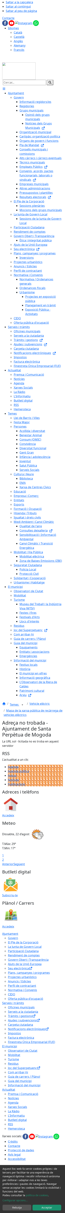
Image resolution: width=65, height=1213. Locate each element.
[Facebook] (5, 23)
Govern (13, 938)
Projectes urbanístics (22, 977)
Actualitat (8, 1090)
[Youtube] (12, 23)
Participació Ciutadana (23, 951)
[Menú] (4, 89)
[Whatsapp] (36, 23)
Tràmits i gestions (20, 1016)
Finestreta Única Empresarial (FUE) (31, 1042)
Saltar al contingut (18, 6)
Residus (13, 1064)
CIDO (11, 994)
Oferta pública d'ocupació (25, 999)
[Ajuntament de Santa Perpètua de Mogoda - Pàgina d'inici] (19, 71)
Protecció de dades (21, 1150)
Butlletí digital (17, 1120)
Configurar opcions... (15, 1200)
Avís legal (14, 1155)
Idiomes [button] (13, 28)
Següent (19, 864)
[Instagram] (24, 23)
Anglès (18, 41)
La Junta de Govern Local (25, 947)
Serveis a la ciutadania (23, 1012)
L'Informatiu (16, 1116)
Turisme (13, 1059)
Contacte (8, 18)
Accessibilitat (17, 1159)
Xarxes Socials (17, 1107)
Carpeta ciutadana (20, 1025)
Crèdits (13, 1142)
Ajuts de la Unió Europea (25, 964)
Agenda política (18, 771)
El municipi (9, 1046)
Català (18, 32)
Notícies (13, 780)
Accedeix (8, 815)
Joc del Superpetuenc (22, 1068)
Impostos (14, 1033)
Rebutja (17, 1207)
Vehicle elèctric (39, 704)
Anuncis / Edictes (19, 981)
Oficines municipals (21, 1007)
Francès (19, 50)
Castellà (19, 37)
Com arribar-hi (18, 1072)
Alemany (19, 45)
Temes (14, 705)
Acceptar (47, 1207)
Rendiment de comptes (24, 955)
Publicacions (16, 784)
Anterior (8, 864)
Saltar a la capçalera (19, 2)
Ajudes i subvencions (22, 1020)
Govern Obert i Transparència (28, 960)
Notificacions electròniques (26, 1029)
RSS (10, 1124)
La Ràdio (14, 1111)
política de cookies (37, 1195)
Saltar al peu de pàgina (21, 11)
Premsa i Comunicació (23, 1094)
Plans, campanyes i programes (29, 973)
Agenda (13, 767)
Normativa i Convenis (22, 990)
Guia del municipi (20, 1081)
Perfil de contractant (22, 986)
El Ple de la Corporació (23, 942)
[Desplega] (22, 704)
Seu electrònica (18, 968)
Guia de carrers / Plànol (24, 1077)
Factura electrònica (21, 1038)
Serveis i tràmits (13, 1003)
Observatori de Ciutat (22, 1051)
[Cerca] (50, 82)
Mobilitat (14, 1055)
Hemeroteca (16, 1129)
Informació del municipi (24, 1085)
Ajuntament (10, 934)
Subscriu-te (10, 895)
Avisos (12, 775)
